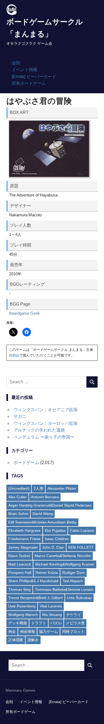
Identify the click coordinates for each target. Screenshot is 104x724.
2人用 (38, 488)
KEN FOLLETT (81, 547)
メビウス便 (75, 623)
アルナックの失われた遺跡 (39, 430)
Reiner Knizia (46, 572)
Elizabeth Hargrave (24, 530)
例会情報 (27, 631)
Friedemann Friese (24, 539)
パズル (56, 623)
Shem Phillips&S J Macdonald (33, 581)
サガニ (20, 416)
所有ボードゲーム (29, 83)
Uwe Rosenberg (21, 606)
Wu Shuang (52, 614)
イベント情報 (24, 69)
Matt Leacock (19, 564)
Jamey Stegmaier (23, 547)
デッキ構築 (17, 623)
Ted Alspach (73, 581)
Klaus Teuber (19, 556)
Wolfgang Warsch (23, 614)
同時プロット (73, 631)
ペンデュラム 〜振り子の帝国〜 (44, 437)
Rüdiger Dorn (73, 572)
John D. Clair (53, 547)
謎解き (33, 640)
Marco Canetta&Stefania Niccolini (63, 556)
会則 (16, 63)
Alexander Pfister (61, 488)
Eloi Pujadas (55, 530)
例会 (15, 355)
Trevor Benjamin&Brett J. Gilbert (35, 598)
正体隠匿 (15, 640)
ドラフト (38, 623)
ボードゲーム (26, 462)
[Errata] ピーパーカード (34, 76)
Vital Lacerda (51, 606)
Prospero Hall (19, 572)
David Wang (43, 513)
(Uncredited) (18, 488)
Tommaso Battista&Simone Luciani (64, 589)
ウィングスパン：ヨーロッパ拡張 (46, 423)
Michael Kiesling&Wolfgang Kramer (64, 564)
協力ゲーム (48, 631)
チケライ (73, 614)
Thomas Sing (19, 589)
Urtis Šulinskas (79, 598)
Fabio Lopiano (82, 530)
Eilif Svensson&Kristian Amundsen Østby (42, 522)
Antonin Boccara (45, 497)
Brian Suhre (18, 513)
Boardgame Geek (24, 313)
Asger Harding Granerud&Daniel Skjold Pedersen (49, 505)
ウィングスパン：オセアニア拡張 (46, 409)
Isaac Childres (57, 539)
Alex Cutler (17, 497)
